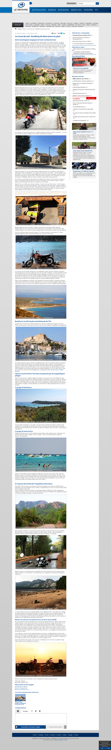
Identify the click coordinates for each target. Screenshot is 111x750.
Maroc (88, 24)
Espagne (95, 23)
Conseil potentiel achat (80, 106)
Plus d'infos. (105, 746)
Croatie (82, 23)
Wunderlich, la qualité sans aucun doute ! (83, 53)
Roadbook (61, 43)
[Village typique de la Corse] (40, 85)
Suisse (68, 26)
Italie (48, 24)
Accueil (35, 735)
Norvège (94, 24)
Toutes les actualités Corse (22, 689)
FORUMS (88, 10)
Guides (64, 735)
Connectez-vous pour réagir (30, 727)
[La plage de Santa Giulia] (40, 471)
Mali (83, 24)
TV (96, 10)
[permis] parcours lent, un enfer (82, 100)
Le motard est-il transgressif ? (81, 120)
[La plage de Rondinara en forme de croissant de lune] (40, 422)
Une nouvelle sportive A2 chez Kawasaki (84, 43)
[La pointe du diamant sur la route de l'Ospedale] (40, 528)
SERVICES (76, 10)
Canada (76, 23)
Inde (59, 24)
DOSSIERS (63, 10)
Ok (102, 748)
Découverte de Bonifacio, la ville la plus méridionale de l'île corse (20, 703)
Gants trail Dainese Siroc (80, 93)
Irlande (54, 24)
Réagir (54, 33)
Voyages (18, 25)
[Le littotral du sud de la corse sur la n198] (40, 318)
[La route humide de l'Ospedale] (40, 569)
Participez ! (91, 98)
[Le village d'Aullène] (40, 169)
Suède (63, 26)
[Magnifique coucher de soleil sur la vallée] (40, 676)
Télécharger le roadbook (21, 686)
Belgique (63, 23)
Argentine (41, 23)
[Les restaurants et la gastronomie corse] (40, 225)
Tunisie (74, 26)
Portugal (42, 26)
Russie (58, 26)
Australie (49, 23)
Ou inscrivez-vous (55, 727)
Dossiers (52, 735)
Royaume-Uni (50, 26)
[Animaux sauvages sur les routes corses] (40, 130)
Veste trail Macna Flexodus (80, 87)
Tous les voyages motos (21, 688)
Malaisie (78, 24)
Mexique (27, 26)
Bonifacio (17, 227)
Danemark (88, 23)
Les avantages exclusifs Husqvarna (81, 51)
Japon (64, 24)
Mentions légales (58, 739)
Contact (65, 739)
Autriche (56, 23)
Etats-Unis (28, 24)
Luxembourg (70, 24)
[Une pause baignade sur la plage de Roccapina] (40, 269)
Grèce (42, 24)
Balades (80, 26)
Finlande (36, 24)
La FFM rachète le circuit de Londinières (83, 81)
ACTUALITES (39, 10)
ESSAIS (52, 10)
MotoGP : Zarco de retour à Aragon (82, 95)
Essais (47, 735)
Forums (76, 735)
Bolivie (70, 23)
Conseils (59, 735)
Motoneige (35, 26)
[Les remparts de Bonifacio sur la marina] (40, 360)
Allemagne (33, 23)
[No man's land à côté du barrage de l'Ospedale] (40, 609)
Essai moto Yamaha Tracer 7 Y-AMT (82, 41)
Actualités (40, 735)
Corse (27, 23)
